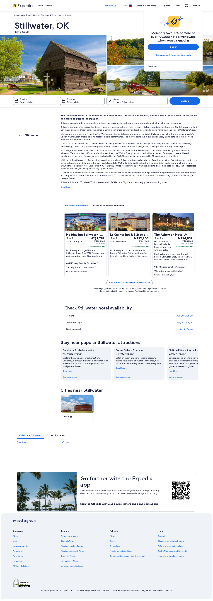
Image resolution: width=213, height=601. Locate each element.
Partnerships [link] (18, 551)
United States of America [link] (38, 15)
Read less (67, 371)
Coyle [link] (65, 442)
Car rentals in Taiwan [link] (69, 561)
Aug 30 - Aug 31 (185, 322)
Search (185, 100)
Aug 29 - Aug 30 (185, 315)
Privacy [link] (113, 536)
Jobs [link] (15, 541)
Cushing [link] (21, 442)
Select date (26, 102)
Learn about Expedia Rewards (173, 55)
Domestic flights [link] (68, 556)
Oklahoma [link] (56, 15)
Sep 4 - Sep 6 (186, 329)
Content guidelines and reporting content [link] (127, 556)
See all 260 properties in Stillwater (129, 282)
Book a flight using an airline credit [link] (172, 551)
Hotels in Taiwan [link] (68, 541)
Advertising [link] (18, 556)
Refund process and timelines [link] (170, 546)
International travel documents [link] (171, 556)
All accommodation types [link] (72, 566)
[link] (173, 66)
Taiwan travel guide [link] (69, 536)
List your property (146, 5)
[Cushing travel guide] (77, 407)
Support (165, 5)
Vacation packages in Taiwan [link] (73, 551)
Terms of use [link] (115, 546)
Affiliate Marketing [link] (21, 566)
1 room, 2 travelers (123, 102)
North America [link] (19, 15)
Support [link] (161, 536)
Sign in (196, 5)
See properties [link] (70, 376)
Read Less (65, 187)
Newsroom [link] (17, 561)
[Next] (198, 363)
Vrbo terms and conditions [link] (121, 551)
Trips (177, 5)
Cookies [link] (113, 541)
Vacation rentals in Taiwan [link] (72, 546)
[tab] (77, 205)
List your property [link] (20, 546)
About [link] (15, 536)
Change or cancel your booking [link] (171, 541)
